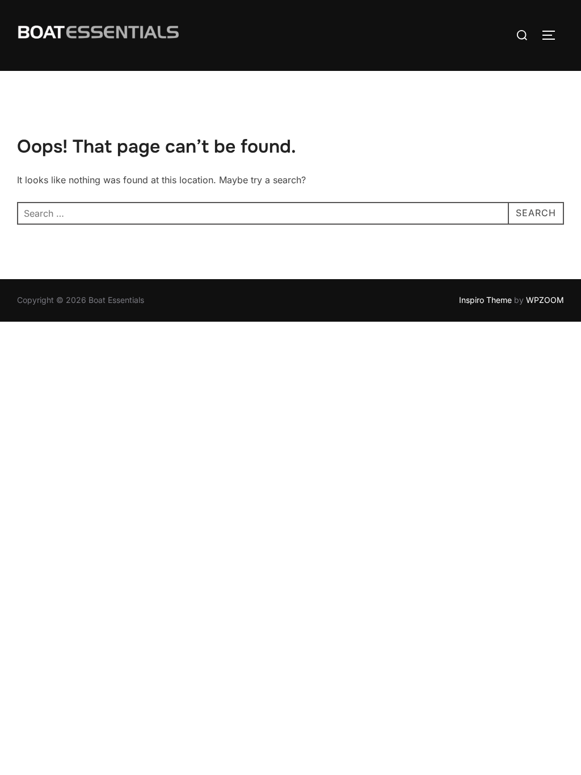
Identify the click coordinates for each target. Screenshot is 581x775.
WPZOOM (545, 300)
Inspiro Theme (485, 300)
